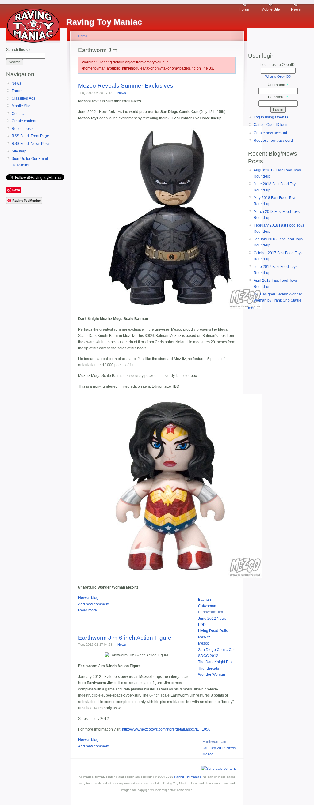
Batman (204, 599)
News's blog (88, 598)
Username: (278, 85)
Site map (19, 151)
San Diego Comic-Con (217, 650)
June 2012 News (212, 618)
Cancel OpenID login (271, 124)
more (252, 308)
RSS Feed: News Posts (31, 143)
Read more (87, 610)
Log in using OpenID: (278, 64)
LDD (202, 625)
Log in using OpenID (271, 117)
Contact (18, 113)
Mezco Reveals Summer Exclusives (125, 85)
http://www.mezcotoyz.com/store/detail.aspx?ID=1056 (166, 729)
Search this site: (19, 49)
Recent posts (22, 128)
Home (82, 36)
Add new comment (93, 604)
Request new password (273, 140)
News (296, 9)
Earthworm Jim (210, 612)
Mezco (203, 643)
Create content (24, 121)
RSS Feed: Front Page (30, 136)
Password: (278, 97)
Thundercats (208, 668)
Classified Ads (23, 98)
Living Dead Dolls (213, 631)
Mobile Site (270, 9)
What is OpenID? (278, 76)
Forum (244, 9)
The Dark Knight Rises (217, 662)
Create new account (270, 133)
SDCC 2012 (208, 656)
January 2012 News (219, 748)
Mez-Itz (204, 637)
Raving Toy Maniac (187, 776)
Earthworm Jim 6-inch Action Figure (124, 637)
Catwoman (207, 606)
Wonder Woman (211, 674)
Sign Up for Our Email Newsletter (30, 161)
